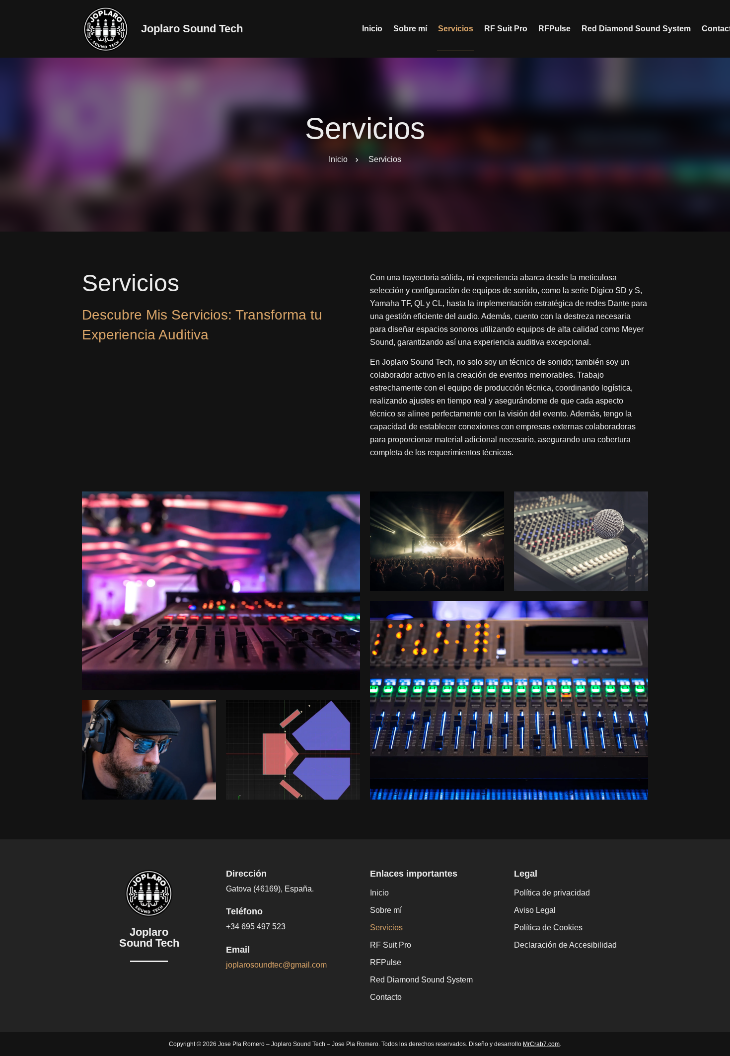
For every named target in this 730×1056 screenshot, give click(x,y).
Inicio (372, 28)
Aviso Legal (535, 910)
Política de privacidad (552, 893)
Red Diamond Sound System (636, 28)
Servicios (455, 28)
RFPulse (554, 28)
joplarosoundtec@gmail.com (276, 965)
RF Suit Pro (505, 28)
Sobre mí (410, 28)
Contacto (386, 997)
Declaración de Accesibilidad (565, 945)
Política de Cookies (548, 927)
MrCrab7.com (541, 1044)
